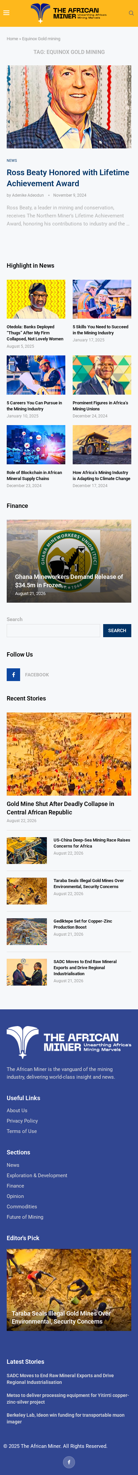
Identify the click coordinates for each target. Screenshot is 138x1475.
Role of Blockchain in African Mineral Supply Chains (34, 475)
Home (12, 38)
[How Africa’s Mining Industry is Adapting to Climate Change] (102, 444)
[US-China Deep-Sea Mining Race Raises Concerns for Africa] (27, 850)
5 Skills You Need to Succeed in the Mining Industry (100, 329)
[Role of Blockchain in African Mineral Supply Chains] (36, 444)
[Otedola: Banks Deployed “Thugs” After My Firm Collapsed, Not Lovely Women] (36, 299)
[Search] (131, 13)
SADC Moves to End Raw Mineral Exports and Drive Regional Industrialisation (85, 967)
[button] (12, 560)
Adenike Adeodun (28, 195)
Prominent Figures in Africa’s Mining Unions (100, 405)
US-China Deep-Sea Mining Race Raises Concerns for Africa (92, 843)
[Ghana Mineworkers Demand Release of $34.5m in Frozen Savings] (69, 561)
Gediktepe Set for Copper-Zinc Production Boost (83, 924)
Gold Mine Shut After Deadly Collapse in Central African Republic (60, 808)
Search (14, 619)
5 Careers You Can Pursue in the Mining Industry (34, 405)
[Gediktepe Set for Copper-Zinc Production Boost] (27, 931)
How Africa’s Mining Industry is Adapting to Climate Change (101, 475)
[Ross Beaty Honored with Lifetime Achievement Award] (69, 106)
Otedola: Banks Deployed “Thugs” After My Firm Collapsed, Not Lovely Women (35, 332)
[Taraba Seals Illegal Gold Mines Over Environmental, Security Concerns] (27, 891)
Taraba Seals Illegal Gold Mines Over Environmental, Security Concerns (89, 883)
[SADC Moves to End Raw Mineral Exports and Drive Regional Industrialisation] (27, 972)
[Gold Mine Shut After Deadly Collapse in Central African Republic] (69, 754)
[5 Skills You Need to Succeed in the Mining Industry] (102, 299)
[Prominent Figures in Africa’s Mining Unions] (102, 375)
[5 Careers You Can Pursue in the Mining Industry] (36, 375)
